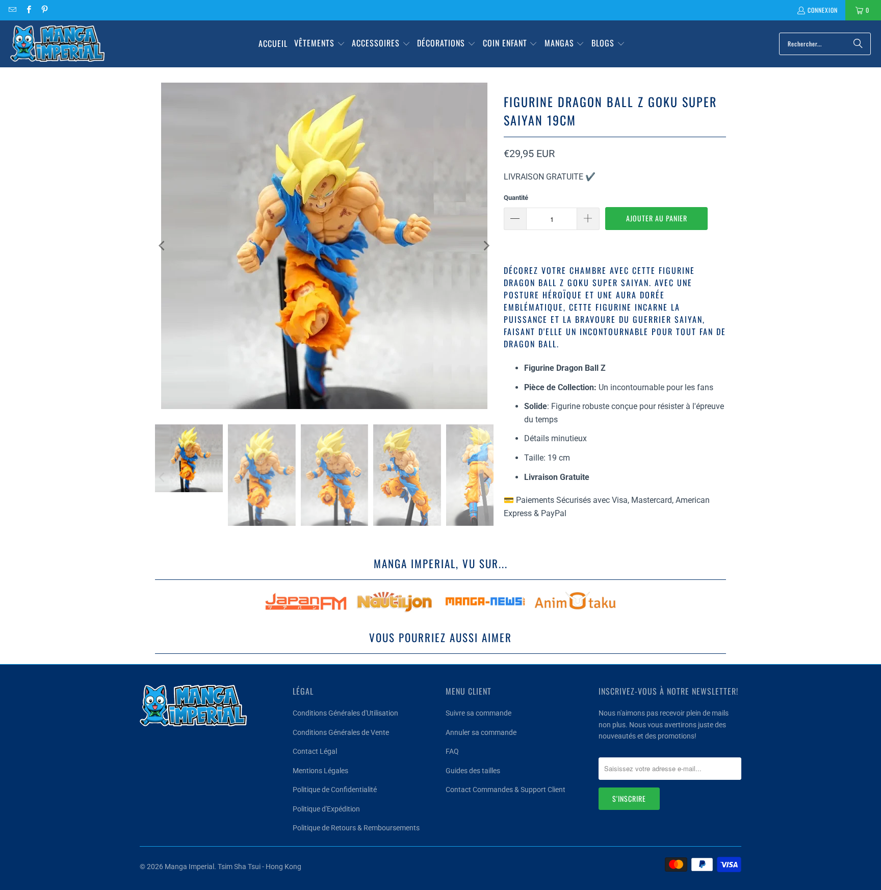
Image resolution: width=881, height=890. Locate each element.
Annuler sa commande (481, 732)
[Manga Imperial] (57, 44)
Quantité (516, 197)
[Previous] (162, 246)
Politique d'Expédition (326, 809)
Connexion (823, 10)
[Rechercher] (858, 44)
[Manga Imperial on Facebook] (27, 10)
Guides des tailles (473, 771)
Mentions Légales (320, 771)
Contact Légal (315, 751)
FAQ (452, 751)
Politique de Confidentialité (335, 789)
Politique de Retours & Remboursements (356, 828)
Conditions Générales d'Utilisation (345, 713)
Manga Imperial (189, 866)
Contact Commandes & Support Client (505, 789)
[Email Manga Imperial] (12, 10)
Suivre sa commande (478, 713)
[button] (319, 44)
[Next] (486, 246)
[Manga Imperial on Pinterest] (44, 10)
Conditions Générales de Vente (341, 732)
